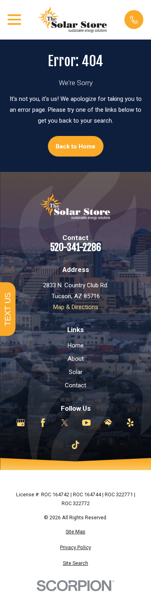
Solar (76, 372)
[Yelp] (130, 422)
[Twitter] (64, 422)
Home (76, 345)
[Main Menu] (14, 19)
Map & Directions (75, 307)
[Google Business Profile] (21, 422)
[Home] (73, 19)
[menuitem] (76, 532)
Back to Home (75, 146)
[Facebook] (43, 422)
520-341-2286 (75, 247)
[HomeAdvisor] (108, 422)
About (76, 358)
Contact (75, 385)
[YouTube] (86, 422)
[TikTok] (75, 445)
